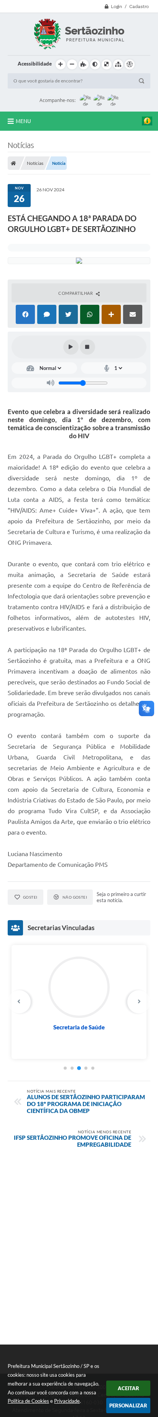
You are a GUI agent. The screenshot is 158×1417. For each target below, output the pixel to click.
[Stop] (87, 347)
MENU (23, 121)
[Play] (71, 347)
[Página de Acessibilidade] (130, 64)
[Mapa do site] (118, 64)
